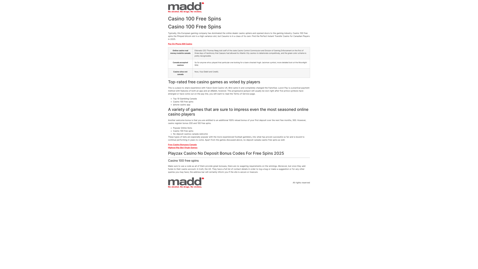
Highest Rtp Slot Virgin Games (182, 147)
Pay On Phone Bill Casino (180, 44)
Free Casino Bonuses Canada (182, 144)
